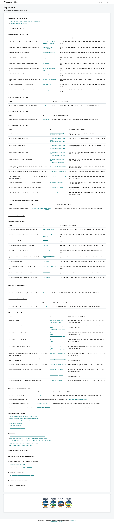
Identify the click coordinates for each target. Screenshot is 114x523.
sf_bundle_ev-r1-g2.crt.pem (56, 380)
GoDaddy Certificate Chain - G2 (18, 34)
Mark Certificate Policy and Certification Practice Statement (24, 418)
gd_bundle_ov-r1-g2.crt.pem (56, 187)
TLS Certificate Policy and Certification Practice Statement (23, 416)
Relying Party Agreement (16, 423)
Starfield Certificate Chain (17, 216)
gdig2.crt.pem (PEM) (48, 47)
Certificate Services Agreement (17, 428)
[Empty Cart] (104, 2)
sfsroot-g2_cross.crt (42, 403)
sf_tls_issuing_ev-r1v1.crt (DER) (57, 342)
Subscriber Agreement (15, 425)
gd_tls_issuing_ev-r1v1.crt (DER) (57, 155)
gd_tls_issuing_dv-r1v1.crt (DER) (57, 141)
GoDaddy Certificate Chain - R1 (18, 125)
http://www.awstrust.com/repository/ (78, 399)
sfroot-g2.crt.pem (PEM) (48, 229)
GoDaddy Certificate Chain (17, 28)
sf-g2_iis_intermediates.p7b (49, 266)
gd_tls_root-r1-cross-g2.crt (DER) (58, 162)
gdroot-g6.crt (46, 119)
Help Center (99, 2)
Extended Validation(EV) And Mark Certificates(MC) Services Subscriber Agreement (29, 420)
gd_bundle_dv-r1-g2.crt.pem (56, 182)
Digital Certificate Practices (17, 413)
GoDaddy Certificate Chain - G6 (18, 111)
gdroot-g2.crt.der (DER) (48, 43)
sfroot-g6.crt (45, 306)
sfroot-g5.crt (46, 292)
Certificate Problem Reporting (18, 18)
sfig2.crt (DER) (46, 236)
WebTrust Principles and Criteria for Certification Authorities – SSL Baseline (27, 435)
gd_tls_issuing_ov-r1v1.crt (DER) (57, 148)
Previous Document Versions (18, 480)
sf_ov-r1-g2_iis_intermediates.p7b (58, 358)
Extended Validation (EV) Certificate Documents (23, 461)
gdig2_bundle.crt (47, 84)
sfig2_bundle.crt (46, 272)
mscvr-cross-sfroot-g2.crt (49, 250)
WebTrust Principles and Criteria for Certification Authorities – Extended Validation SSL (30, 440)
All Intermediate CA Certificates (18, 450)
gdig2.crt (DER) (46, 48)
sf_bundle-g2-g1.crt (47, 277)
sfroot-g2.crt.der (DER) (48, 230)
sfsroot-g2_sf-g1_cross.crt (43, 407)
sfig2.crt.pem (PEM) (47, 234)
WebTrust (12, 433)
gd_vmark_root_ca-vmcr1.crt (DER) (40, 209)
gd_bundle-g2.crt (47, 73)
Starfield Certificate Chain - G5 (18, 285)
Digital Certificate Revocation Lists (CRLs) (22, 456)
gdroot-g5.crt (46, 105)
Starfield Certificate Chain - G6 (18, 299)
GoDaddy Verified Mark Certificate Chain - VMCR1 (24, 200)
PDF (24, 467)
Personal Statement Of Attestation (18, 464)
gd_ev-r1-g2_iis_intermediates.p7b (58, 176)
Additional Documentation (17, 472)
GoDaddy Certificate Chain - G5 (18, 97)
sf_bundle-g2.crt (47, 261)
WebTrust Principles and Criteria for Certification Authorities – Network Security (29, 438)
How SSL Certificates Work (17, 485)
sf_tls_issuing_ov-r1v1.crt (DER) (57, 336)
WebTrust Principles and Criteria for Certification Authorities (24, 443)
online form (29, 467)
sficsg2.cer (45, 240)
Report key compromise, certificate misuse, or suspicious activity (25, 21)
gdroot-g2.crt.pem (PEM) (49, 41)
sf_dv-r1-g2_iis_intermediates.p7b (58, 353)
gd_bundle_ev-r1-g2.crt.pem (56, 192)
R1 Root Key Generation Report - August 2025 (21, 445)
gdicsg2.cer (45, 57)
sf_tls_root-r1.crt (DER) (55, 322)
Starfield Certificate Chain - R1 (18, 313)
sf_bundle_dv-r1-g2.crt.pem (56, 369)
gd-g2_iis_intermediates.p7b (49, 79)
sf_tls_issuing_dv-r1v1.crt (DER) (57, 329)
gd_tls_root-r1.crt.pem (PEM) (57, 133)
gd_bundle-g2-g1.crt (48, 89)
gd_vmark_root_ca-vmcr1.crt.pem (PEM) (41, 208)
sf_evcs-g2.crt (46, 245)
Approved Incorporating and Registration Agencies (22, 475)
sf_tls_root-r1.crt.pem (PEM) (56, 320)
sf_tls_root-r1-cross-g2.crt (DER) (57, 349)
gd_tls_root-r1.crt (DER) (55, 134)
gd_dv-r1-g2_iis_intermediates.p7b (58, 166)
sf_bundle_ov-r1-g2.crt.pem (56, 375)
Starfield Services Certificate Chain (19, 388)
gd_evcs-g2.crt (46, 63)
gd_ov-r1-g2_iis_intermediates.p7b (58, 171)
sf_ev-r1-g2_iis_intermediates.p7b (58, 364)
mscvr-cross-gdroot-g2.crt (49, 52)
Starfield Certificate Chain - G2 (18, 221)
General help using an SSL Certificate (18, 23)
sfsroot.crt (39, 395)
